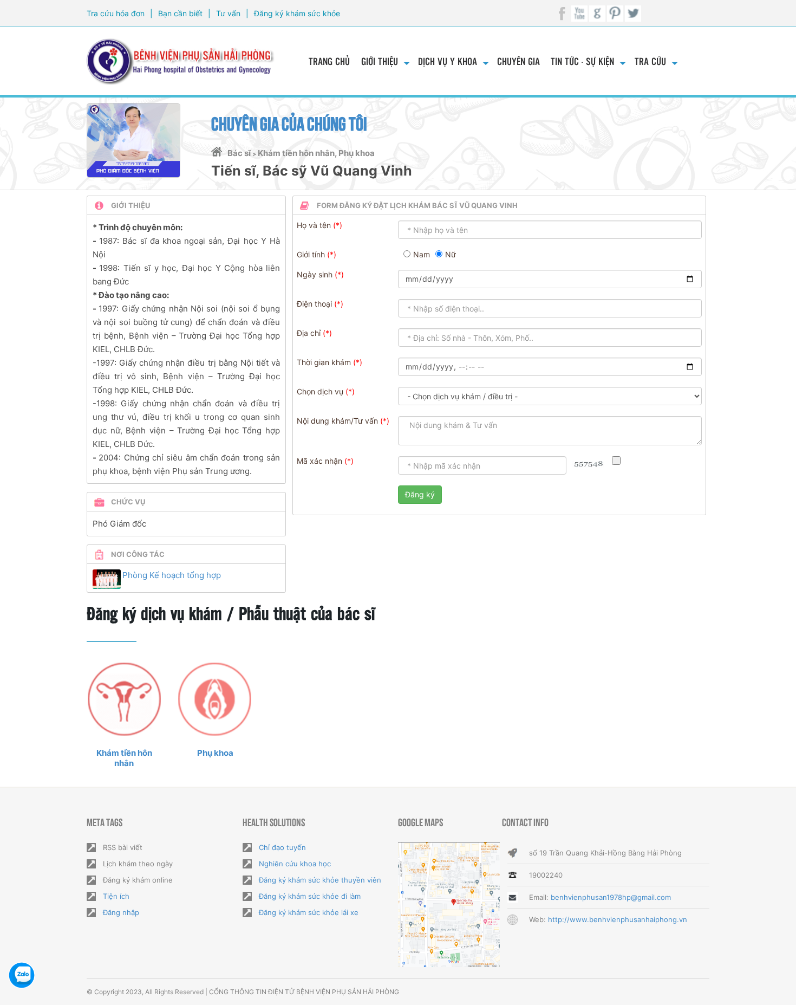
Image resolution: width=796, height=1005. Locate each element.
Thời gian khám (324, 362)
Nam (421, 254)
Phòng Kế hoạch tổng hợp (171, 575)
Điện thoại (314, 303)
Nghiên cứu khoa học (295, 863)
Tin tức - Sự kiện (582, 61)
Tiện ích (116, 896)
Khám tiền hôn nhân (124, 758)
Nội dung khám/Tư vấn (337, 420)
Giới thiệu (379, 61)
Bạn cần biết (180, 13)
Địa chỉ (309, 333)
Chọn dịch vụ (320, 391)
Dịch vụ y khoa (447, 61)
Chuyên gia (518, 61)
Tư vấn (228, 13)
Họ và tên (314, 225)
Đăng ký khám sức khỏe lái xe (308, 912)
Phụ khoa (215, 753)
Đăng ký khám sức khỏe (297, 13)
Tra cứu (650, 61)
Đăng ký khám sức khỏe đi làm (310, 896)
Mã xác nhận (319, 460)
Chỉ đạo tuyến (282, 847)
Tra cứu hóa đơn (116, 13)
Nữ (450, 254)
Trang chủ (329, 61)
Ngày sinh (314, 274)
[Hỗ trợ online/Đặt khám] (21, 975)
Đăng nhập (121, 912)
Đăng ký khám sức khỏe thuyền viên (320, 880)
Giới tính (311, 254)
